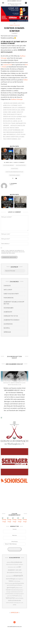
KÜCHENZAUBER (8, 308)
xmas (14, 604)
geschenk (15, 583)
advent (9, 562)
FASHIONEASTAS (8, 297)
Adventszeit (9, 564)
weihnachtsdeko (19, 598)
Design (20, 572)
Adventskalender (16, 562)
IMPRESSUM (7, 332)
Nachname (14, 535)
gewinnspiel (11, 587)
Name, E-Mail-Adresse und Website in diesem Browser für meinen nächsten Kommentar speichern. (13, 252)
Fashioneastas (9, 583)
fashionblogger (17, 581)
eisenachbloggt (10, 579)
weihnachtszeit (9, 602)
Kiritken (25, 80)
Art (13, 564)
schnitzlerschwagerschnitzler (14, 171)
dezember (8, 576)
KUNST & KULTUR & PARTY (11, 294)
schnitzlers (14, 168)
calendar (21, 564)
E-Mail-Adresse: (14, 541)
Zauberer (14, 183)
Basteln (16, 564)
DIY (12, 576)
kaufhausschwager (8, 165)
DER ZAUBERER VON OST (14, 1)
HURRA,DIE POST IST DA (11, 316)
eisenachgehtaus (19, 578)
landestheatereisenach (15, 591)
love (21, 591)
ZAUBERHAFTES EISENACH (11, 320)
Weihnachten (10, 598)
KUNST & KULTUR (15, 25)
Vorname (14, 529)
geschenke (21, 583)
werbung (16, 602)
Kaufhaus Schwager (17, 99)
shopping (17, 593)
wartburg (20, 595)
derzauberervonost (12, 572)
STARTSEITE (7, 285)
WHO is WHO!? (8, 289)
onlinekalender (9, 593)
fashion (11, 581)
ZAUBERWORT (8, 312)
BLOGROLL (7, 328)
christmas (10, 567)
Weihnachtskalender (14, 600)
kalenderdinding (15, 590)
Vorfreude (15, 595)
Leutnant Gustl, (7, 64)
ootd (14, 593)
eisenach (18, 575)
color (14, 567)
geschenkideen (18, 585)
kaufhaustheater (21, 165)
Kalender (8, 590)
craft (17, 567)
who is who (20, 602)
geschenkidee (10, 585)
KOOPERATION (8, 324)
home (20, 587)
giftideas (17, 587)
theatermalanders (14, 175)
